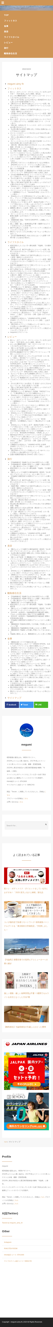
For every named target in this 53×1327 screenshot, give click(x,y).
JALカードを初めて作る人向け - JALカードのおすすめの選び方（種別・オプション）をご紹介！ (30, 274)
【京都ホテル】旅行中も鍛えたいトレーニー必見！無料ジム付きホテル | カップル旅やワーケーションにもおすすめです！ (30, 115)
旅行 (6, 48)
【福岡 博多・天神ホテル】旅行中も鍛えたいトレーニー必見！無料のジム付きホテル (30, 110)
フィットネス (10, 20)
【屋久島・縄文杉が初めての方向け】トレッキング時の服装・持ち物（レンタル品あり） (30, 146)
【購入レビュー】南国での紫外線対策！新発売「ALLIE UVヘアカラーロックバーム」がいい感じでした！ (30, 473)
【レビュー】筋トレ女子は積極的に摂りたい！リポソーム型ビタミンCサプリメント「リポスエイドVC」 (30, 375)
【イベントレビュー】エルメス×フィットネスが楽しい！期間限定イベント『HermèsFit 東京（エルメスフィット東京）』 (30, 192)
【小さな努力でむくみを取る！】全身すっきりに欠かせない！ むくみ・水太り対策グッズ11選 (30, 179)
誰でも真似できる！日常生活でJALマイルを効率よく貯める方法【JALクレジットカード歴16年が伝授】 (30, 270)
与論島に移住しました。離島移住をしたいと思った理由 (30, 634)
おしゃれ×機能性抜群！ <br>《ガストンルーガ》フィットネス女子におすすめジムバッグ (30, 97)
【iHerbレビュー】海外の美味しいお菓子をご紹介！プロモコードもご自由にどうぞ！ (30, 300)
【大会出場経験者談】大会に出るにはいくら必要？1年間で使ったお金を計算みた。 (30, 236)
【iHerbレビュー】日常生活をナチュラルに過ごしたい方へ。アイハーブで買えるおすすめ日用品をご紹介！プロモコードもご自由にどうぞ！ (30, 198)
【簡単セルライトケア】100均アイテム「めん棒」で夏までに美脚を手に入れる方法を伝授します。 (30, 576)
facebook (12, 705)
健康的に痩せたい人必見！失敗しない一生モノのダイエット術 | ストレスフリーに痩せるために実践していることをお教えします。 (30, 210)
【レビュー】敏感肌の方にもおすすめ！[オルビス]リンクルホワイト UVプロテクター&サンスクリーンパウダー (30, 380)
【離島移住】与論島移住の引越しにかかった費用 (28, 628)
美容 (6, 31)
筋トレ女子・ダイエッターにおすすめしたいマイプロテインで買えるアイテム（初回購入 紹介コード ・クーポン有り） (30, 121)
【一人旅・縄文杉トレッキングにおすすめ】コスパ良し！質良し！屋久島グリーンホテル (29, 357)
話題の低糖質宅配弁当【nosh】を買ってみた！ (27, 454)
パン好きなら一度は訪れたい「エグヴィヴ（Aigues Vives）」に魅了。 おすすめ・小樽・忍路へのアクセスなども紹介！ (30, 314)
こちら (25, 798)
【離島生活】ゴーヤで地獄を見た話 (23, 602)
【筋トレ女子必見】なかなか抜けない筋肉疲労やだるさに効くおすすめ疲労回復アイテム (30, 101)
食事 (6, 26)
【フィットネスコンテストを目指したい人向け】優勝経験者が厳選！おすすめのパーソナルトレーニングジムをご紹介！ (30, 216)
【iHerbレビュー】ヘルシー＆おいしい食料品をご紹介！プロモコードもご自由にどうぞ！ (29, 296)
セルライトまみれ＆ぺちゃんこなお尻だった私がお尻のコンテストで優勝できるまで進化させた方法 (30, 154)
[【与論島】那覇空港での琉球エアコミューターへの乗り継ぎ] (26, 947)
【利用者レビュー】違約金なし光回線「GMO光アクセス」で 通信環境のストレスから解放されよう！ (30, 288)
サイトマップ (14, 698)
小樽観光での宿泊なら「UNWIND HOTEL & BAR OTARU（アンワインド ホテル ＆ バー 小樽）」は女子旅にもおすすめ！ (30, 320)
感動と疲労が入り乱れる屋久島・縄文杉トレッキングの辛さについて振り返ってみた (30, 509)
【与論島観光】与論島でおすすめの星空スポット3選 (29, 462)
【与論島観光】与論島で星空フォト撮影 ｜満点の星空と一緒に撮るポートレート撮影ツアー (30, 465)
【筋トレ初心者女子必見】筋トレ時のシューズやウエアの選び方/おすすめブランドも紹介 (30, 183)
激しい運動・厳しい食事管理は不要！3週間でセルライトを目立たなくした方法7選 (30, 225)
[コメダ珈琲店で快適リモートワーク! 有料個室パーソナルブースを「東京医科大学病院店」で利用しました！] (26, 909)
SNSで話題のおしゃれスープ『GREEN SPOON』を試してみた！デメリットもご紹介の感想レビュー (30, 367)
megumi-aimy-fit (16, 1322)
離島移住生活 (10, 53)
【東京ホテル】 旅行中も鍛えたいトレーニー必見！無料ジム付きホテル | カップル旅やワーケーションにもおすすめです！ (30, 106)
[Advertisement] (26, 1291)
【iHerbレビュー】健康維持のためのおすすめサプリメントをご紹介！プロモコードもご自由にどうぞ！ (30, 187)
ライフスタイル (11, 37)
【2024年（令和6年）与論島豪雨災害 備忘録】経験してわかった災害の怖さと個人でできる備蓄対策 (30, 613)
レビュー (8, 42)
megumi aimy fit (15, 84)
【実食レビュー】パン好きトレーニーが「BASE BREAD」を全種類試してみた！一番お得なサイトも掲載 (30, 421)
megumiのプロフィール (19, 332)
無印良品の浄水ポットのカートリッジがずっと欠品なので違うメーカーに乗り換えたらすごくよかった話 (30, 436)
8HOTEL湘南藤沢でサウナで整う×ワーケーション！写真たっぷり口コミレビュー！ (30, 266)
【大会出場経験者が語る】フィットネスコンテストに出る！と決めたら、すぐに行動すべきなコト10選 (30, 175)
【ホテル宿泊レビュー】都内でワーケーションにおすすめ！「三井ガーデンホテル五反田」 (30, 284)
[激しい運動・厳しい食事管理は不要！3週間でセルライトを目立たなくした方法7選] (26, 980)
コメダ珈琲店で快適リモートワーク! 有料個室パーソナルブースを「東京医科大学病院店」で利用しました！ (30, 309)
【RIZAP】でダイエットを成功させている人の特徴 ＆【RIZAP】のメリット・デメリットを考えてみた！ (30, 164)
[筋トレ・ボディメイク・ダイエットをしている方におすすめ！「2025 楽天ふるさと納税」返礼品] (26, 875)
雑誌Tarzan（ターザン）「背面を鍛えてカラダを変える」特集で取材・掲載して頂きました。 (29, 150)
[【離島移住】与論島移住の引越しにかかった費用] (26, 1014)
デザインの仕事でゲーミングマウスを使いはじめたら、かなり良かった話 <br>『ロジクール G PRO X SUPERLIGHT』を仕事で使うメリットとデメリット (30, 279)
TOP (6, 15)
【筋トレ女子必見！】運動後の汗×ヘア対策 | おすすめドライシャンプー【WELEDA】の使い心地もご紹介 (30, 171)
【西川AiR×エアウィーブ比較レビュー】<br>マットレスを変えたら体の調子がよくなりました (30, 325)
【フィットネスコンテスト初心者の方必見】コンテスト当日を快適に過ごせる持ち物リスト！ (30, 142)
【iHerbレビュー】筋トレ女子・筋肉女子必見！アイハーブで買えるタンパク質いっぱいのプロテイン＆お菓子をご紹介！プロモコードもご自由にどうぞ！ (30, 204)
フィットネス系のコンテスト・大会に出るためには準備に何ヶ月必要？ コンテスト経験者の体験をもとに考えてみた (30, 159)
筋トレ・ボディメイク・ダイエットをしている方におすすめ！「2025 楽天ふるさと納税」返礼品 (30, 93)
